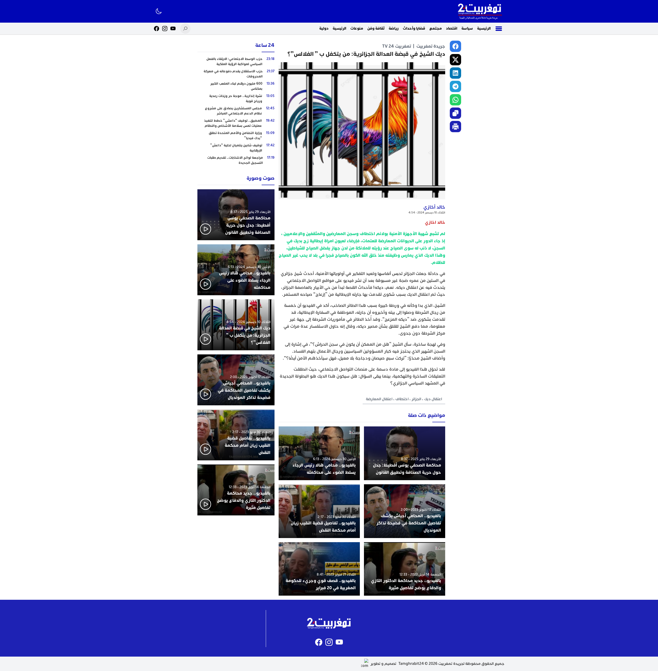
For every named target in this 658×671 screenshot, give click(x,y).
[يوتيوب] (173, 28)
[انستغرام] (165, 28)
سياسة (467, 28)
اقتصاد (451, 28)
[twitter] (455, 59)
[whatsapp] (455, 99)
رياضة (394, 28)
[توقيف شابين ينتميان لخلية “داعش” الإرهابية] (236, 148)
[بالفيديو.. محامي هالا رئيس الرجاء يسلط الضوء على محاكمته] (319, 453)
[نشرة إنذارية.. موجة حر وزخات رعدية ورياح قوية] (236, 98)
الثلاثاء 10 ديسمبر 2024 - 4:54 (426, 212)
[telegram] (455, 86)
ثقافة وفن (376, 28)
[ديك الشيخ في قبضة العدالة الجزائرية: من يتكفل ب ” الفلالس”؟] (236, 324)
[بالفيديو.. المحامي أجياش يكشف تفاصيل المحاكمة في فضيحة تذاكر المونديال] (404, 511)
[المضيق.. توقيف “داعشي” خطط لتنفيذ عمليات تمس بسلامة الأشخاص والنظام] (236, 123)
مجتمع (435, 28)
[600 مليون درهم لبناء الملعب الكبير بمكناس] (236, 86)
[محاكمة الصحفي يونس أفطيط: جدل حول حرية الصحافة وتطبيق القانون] (404, 453)
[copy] (455, 113)
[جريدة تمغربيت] (479, 11)
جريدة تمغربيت (430, 46)
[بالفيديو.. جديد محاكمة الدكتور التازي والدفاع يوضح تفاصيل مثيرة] (404, 569)
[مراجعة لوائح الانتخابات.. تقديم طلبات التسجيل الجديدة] (236, 160)
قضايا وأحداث (414, 28)
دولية (323, 28)
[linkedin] (455, 73)
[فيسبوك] (156, 28)
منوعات (356, 28)
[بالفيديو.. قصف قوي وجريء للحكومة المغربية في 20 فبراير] (319, 569)
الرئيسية (484, 28)
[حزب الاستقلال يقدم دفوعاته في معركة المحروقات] (236, 74)
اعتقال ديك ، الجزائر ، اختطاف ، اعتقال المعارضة (404, 399)
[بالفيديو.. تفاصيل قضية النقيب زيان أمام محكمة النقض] (319, 511)
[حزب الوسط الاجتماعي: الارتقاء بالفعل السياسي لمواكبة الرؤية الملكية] (236, 61)
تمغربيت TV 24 (396, 46)
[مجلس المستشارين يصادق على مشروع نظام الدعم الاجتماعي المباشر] (236, 111)
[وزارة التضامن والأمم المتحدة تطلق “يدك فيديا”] (236, 135)
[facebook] (455, 46)
